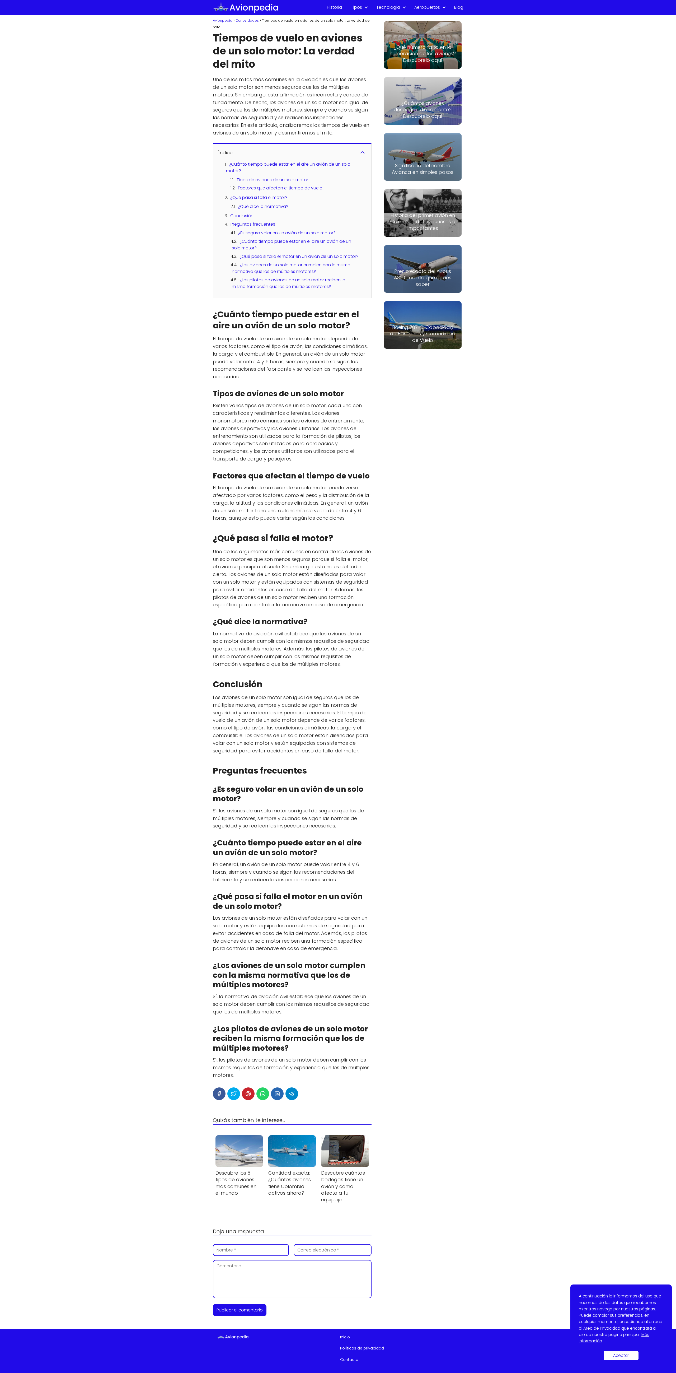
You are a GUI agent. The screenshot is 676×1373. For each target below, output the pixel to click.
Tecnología (388, 7)
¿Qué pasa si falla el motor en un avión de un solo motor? (299, 256)
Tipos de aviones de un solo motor (272, 180)
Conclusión (241, 216)
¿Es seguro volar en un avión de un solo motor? (287, 233)
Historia (334, 7)
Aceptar (621, 1355)
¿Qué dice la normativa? (263, 206)
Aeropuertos (427, 7)
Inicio (345, 1337)
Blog (458, 7)
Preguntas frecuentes (253, 224)
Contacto (349, 1359)
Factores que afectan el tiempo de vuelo (280, 188)
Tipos (356, 7)
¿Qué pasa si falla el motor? (259, 197)
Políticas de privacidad (362, 1348)
